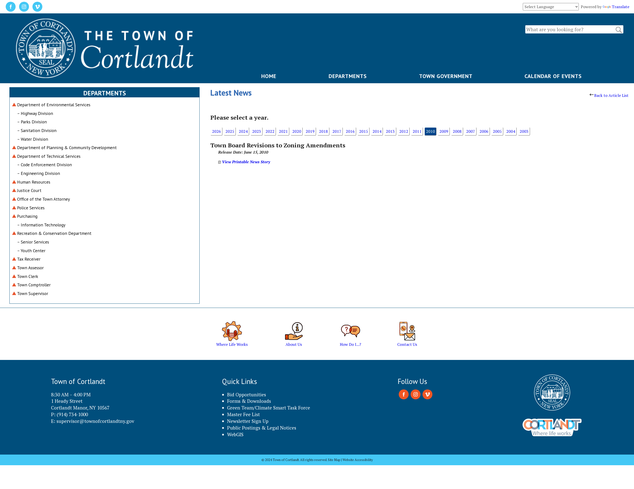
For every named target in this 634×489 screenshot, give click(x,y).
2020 (296, 131)
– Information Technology (41, 225)
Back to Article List (611, 95)
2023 (256, 131)
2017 (336, 131)
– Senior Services (33, 242)
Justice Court (29, 190)
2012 (403, 131)
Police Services (31, 208)
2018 (323, 131)
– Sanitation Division (36, 130)
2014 (376, 131)
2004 (510, 131)
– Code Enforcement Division (44, 164)
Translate (620, 6)
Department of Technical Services (48, 156)
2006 (483, 131)
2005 (497, 131)
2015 (363, 131)
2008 (457, 131)
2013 (390, 131)
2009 (443, 131)
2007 (470, 131)
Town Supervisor (32, 293)
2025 (229, 131)
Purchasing (27, 216)
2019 (310, 131)
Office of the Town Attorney (43, 199)
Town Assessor (30, 268)
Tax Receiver (28, 259)
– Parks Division (32, 122)
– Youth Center (31, 250)
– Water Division (32, 139)
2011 (417, 131)
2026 (216, 131)
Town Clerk (27, 276)
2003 (524, 131)
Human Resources (33, 182)
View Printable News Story (245, 161)
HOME (268, 76)
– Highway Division (35, 113)
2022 (269, 131)
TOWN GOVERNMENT (446, 76)
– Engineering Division (38, 173)
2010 (430, 131)
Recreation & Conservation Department (54, 233)
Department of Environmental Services (53, 105)
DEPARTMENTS (348, 76)
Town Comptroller (34, 285)
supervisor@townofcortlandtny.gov (95, 421)
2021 (283, 131)
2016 (350, 131)
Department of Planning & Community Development (67, 147)
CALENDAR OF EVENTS (553, 76)
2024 (243, 131)
